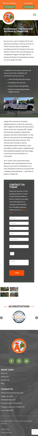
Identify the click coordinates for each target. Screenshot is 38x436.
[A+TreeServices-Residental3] (4, 296)
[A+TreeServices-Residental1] (4, 291)
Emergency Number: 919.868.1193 (13, 407)
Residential (5, 377)
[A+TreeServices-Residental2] (14, 291)
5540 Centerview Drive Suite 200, (12, 393)
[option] (19, 317)
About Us (4, 373)
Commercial (5, 380)
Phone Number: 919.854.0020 (11, 403)
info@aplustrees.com (8, 400)
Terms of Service (6, 432)
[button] (1, 317)
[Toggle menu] (34, 14)
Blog (2, 383)
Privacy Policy (5, 429)
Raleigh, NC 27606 (7, 396)
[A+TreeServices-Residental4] (14, 296)
